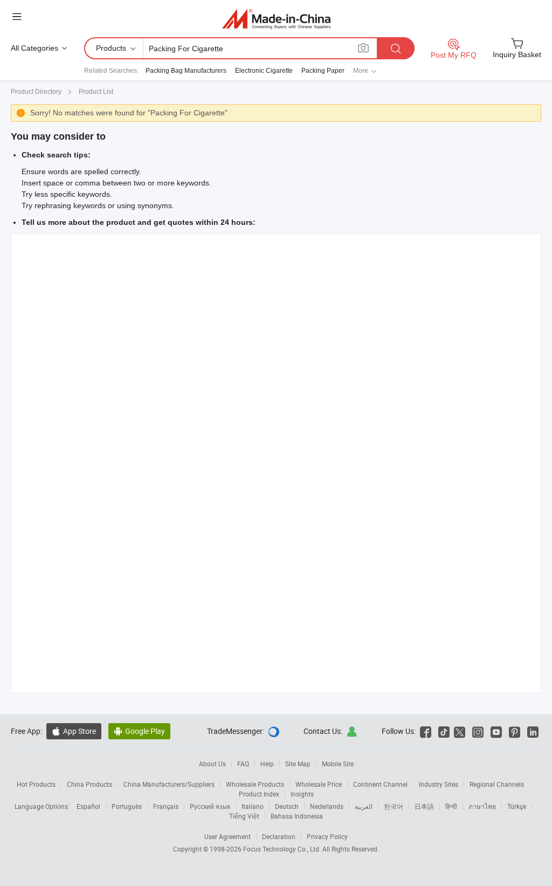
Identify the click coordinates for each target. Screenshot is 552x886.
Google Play (139, 731)
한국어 (393, 806)
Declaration (278, 836)
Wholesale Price (318, 784)
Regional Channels (497, 784)
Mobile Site (338, 763)
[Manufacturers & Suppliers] (276, 18)
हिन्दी (451, 806)
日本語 (424, 806)
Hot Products (36, 784)
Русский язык (210, 806)
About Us (212, 763)
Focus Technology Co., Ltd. (282, 848)
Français (165, 806)
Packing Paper (322, 70)
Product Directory (36, 91)
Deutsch (287, 806)
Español (88, 806)
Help (267, 763)
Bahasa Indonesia (297, 816)
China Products (89, 784)
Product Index (259, 793)
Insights (302, 793)
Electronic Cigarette (264, 70)
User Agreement (227, 836)
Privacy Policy (327, 836)
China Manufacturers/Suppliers (169, 784)
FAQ (243, 763)
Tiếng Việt (244, 816)
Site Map (297, 763)
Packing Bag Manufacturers (186, 70)
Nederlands (326, 806)
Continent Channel (380, 784)
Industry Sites (438, 784)
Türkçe (516, 806)
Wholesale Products (255, 784)
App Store (74, 731)
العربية (363, 806)
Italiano (253, 806)
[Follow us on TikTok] (444, 731)
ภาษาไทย (482, 806)
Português (127, 806)
